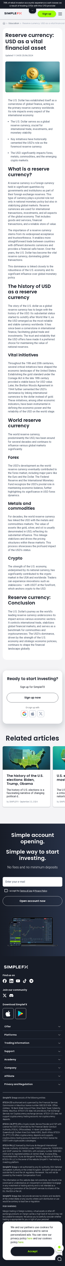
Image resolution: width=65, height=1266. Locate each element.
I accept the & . (28, 891)
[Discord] (11, 996)
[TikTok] (25, 981)
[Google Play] (20, 1018)
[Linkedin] (11, 981)
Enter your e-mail (15, 881)
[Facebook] (5, 981)
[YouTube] (18, 981)
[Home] (4, 23)
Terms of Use (26, 891)
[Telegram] (31, 981)
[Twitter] (5, 996)
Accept (33, 1251)
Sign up (46, 13)
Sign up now (32, 697)
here (30, 1238)
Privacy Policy (40, 891)
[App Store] (8, 1018)
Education (14, 23)
